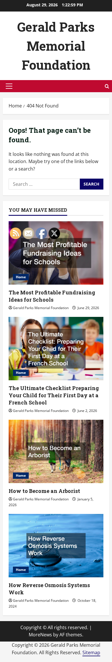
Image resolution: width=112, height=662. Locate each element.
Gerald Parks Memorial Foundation (56, 45)
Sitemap (91, 652)
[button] (9, 86)
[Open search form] (107, 86)
